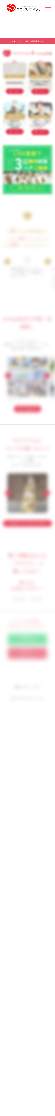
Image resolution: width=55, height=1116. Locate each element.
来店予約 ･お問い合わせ (27, 653)
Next (48, 262)
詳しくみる (14, 91)
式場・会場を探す (27, 409)
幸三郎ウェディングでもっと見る (27, 523)
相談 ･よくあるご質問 (27, 639)
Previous (7, 262)
